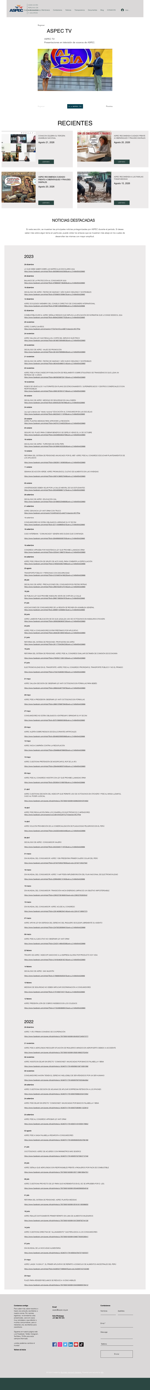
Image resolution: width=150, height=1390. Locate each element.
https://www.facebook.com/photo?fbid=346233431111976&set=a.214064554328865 (54, 414)
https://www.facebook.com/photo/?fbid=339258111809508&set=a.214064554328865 (54, 462)
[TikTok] (81, 1344)
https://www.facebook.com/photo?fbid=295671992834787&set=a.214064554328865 (54, 598)
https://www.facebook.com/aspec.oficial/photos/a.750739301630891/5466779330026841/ (56, 1237)
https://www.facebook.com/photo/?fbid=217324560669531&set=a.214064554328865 (54, 1008)
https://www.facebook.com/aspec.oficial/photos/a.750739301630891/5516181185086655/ (56, 1204)
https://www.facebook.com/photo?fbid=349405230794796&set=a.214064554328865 (54, 403)
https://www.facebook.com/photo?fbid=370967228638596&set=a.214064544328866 (54, 306)
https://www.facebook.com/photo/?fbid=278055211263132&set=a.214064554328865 (54, 658)
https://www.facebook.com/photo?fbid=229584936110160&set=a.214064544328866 (54, 879)
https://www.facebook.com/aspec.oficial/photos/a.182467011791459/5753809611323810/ (56, 1108)
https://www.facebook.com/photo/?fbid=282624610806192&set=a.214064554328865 (54, 633)
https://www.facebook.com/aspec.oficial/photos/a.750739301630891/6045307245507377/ (56, 1036)
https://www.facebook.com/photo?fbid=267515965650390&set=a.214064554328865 (54, 720)
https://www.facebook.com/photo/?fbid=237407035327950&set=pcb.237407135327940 (55, 863)
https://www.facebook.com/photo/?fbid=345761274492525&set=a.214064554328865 (54, 423)
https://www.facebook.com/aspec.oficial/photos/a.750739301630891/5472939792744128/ (56, 1220)
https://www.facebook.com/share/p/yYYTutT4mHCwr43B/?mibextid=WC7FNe (52, 329)
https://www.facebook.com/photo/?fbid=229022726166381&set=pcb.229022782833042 (55, 895)
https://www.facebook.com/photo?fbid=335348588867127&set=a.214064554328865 (54, 490)
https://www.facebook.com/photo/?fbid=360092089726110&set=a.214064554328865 (54, 377)
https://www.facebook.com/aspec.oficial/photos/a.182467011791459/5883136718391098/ (56, 1066)
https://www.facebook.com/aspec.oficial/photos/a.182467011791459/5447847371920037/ (56, 1253)
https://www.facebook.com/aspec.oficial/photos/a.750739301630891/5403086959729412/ (56, 1285)
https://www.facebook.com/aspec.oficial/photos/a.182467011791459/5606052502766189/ (56, 1140)
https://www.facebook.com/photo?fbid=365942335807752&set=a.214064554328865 (54, 317)
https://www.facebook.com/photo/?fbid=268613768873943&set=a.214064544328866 (54, 704)
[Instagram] (60, 1344)
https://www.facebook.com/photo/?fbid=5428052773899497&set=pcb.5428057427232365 (56, 1269)
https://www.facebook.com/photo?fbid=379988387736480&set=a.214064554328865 (54, 283)
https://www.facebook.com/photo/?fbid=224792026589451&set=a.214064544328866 (54, 927)
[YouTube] (76, 1344)
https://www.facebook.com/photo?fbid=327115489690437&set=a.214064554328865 (54, 525)
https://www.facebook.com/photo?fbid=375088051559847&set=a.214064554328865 (54, 294)
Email (102, 1323)
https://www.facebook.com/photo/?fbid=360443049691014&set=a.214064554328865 (54, 363)
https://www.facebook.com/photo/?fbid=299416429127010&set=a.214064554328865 (54, 587)
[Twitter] (65, 1344)
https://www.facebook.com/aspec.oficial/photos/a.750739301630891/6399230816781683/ (56, 801)
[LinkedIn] (71, 1344)
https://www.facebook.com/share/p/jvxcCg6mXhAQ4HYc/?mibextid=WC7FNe (52, 815)
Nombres (104, 1311)
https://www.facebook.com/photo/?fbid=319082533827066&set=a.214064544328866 (54, 564)
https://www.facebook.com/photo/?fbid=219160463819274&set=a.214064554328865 (54, 960)
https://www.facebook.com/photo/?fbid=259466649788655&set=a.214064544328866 (54, 750)
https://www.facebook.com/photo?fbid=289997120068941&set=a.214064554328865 (54, 610)
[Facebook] (54, 1344)
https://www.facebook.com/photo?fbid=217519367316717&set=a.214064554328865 (54, 992)
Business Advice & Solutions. (71, 1372)
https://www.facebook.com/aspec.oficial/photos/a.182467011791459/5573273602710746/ (56, 1156)
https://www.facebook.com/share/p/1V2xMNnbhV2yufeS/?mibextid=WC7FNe (52, 513)
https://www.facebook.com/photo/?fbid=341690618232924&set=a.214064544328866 (54, 446)
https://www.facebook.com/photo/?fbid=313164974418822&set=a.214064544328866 (54, 575)
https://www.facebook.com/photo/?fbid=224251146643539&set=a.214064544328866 (54, 943)
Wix (102, 1372)
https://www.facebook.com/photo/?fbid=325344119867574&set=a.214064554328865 (54, 552)
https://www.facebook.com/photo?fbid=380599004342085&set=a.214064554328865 (54, 271)
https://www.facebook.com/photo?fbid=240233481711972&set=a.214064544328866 (54, 847)
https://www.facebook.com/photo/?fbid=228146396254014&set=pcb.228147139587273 (55, 911)
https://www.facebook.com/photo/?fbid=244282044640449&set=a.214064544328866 (54, 831)
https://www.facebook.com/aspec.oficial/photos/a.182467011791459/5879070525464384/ (56, 1080)
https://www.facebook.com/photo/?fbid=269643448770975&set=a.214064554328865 (54, 688)
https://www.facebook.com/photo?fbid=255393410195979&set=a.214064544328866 (54, 782)
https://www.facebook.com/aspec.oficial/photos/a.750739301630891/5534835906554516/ (56, 1188)
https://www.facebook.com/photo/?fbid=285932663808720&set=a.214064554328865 (54, 621)
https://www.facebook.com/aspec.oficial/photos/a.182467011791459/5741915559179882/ (56, 1124)
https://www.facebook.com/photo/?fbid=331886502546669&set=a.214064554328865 (54, 501)
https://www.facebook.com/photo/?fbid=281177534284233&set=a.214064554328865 (54, 644)
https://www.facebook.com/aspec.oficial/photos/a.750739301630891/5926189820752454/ (56, 1052)
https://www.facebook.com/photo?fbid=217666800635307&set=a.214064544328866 (54, 976)
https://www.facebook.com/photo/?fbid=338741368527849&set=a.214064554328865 (54, 476)
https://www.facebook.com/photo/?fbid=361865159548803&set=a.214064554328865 (54, 340)
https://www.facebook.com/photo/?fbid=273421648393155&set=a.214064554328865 (54, 672)
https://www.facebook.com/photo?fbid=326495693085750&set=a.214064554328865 (54, 538)
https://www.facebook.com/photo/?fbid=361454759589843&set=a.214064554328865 (54, 352)
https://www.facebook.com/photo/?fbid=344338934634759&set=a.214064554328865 (54, 435)
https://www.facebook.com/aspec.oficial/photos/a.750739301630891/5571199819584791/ (56, 1172)
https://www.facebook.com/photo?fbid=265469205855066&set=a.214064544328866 (54, 736)
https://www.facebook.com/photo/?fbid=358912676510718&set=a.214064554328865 (54, 391)
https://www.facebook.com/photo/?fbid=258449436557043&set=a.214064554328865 (54, 766)
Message (104, 1332)
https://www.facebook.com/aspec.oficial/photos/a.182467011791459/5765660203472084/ (56, 1094)
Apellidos (121, 1311)
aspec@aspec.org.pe (60, 1310)
